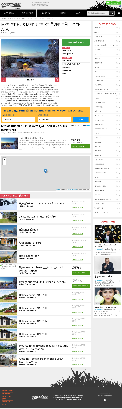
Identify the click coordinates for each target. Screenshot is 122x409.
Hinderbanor (99, 103)
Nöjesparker (99, 160)
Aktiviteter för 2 (100, 28)
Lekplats (97, 138)
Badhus (97, 50)
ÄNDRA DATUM (77, 208)
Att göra (9, 13)
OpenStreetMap (72, 190)
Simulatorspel (100, 186)
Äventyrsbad (99, 41)
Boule (96, 67)
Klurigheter (99, 116)
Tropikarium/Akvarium (102, 199)
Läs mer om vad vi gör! (72, 400)
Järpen (23, 18)
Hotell (64, 13)
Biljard (97, 59)
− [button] (4, 162)
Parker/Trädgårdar (102, 168)
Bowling (97, 72)
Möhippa (97, 151)
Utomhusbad (99, 204)
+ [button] (4, 159)
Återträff (98, 37)
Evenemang (27, 13)
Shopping (98, 182)
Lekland (97, 133)
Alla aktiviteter (103, 213)
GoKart (97, 98)
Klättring (98, 111)
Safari (96, 177)
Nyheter (45, 13)
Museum (97, 155)
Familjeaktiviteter (101, 89)
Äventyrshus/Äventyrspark (104, 45)
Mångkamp (98, 142)
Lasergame (98, 124)
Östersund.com (6, 18)
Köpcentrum (99, 120)
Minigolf (97, 146)
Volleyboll (98, 208)
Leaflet (58, 190)
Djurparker (98, 81)
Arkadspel (98, 32)
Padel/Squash (99, 164)
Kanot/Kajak (98, 107)
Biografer (98, 63)
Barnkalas (98, 54)
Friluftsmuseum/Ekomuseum (105, 94)
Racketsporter (100, 173)
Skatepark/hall (100, 190)
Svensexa (97, 195)
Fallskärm (98, 85)
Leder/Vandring (100, 129)
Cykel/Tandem (99, 76)
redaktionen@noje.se (105, 396)
